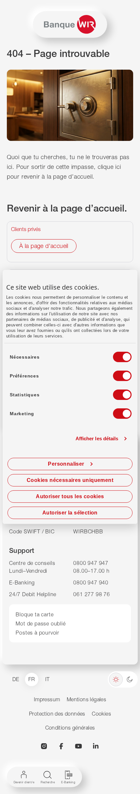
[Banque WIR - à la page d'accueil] (70, 24)
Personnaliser (66, 464)
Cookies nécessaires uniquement (70, 480)
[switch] (116, 374)
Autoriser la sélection (70, 512)
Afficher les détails (97, 438)
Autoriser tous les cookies (70, 496)
